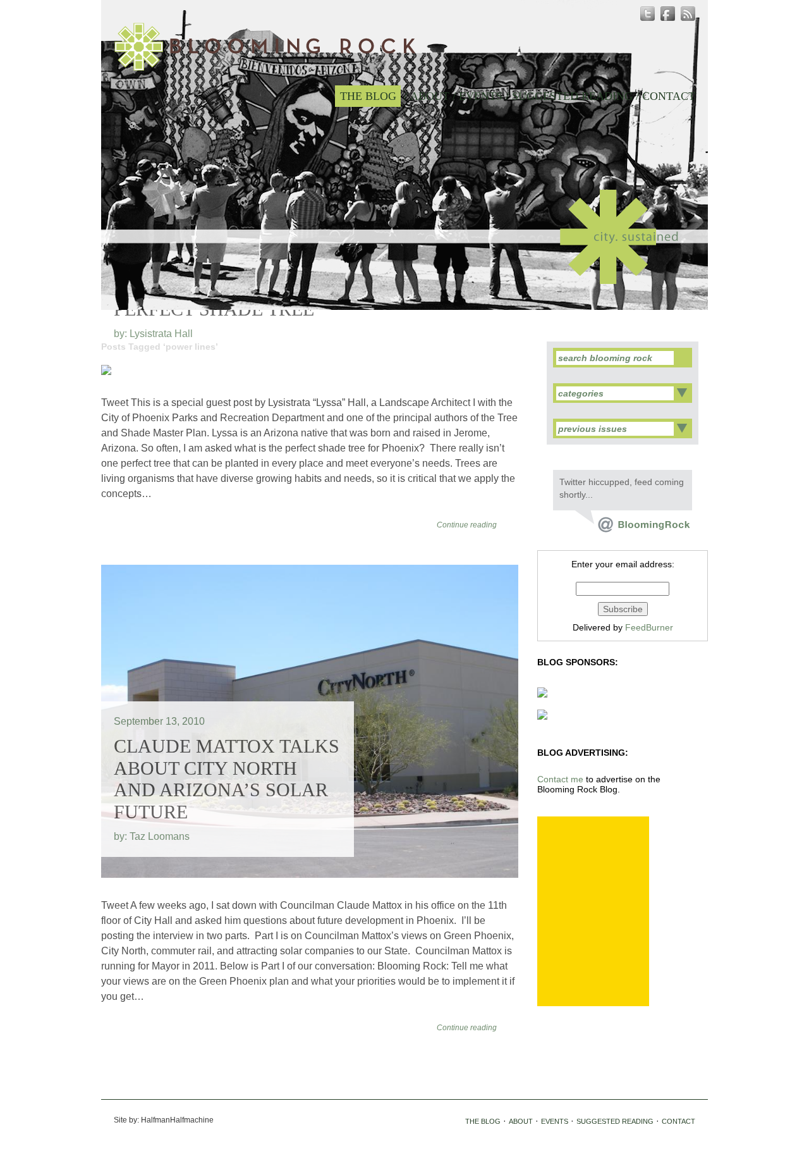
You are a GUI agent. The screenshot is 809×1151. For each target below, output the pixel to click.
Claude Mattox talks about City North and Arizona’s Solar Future (226, 779)
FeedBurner (649, 627)
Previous (391, 292)
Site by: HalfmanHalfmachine (164, 1120)
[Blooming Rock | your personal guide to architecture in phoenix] (265, 47)
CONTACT (668, 96)
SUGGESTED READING (572, 96)
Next (417, 292)
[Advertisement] (593, 911)
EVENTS (480, 96)
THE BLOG (368, 96)
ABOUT (429, 96)
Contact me (560, 779)
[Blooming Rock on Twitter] (632, 529)
